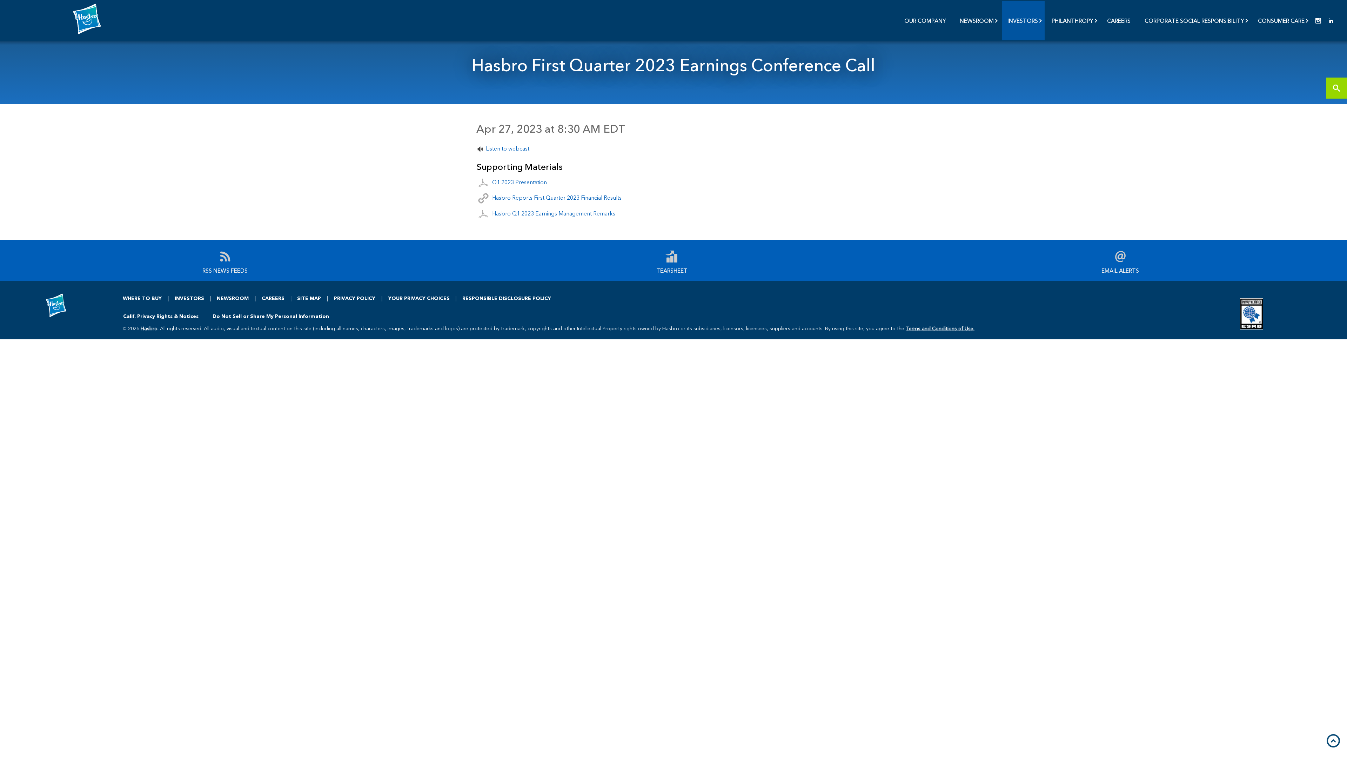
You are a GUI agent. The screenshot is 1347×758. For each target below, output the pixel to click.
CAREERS (273, 298)
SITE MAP (309, 298)
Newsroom (977, 20)
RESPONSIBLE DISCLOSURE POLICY (506, 298)
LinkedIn (1330, 20)
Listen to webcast (507, 148)
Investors (1022, 20)
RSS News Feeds (225, 270)
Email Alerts (1120, 270)
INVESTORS (189, 298)
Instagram (1318, 20)
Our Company (925, 20)
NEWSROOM (233, 298)
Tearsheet (672, 270)
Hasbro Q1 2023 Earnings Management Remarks (553, 213)
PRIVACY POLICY (354, 298)
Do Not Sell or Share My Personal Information (271, 316)
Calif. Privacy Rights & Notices (161, 316)
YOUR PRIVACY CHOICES (419, 298)
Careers (1119, 20)
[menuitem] (926, 20)
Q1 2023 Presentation (519, 182)
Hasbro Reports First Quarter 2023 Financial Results (557, 197)
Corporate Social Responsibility (1194, 20)
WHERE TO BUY (142, 298)
